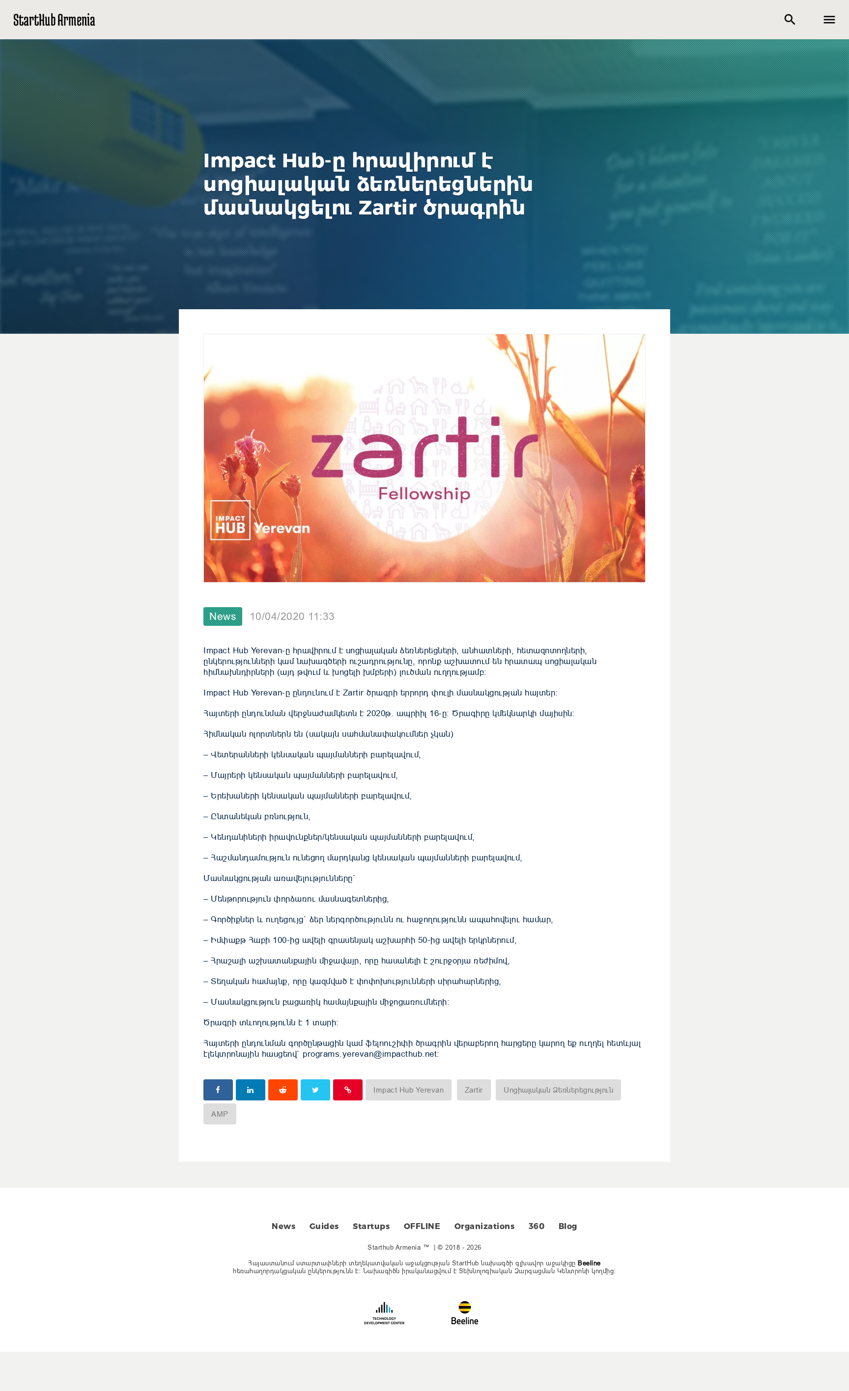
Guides (324, 1226)
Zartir (474, 1090)
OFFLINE (422, 1226)
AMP (219, 1114)
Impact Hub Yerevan (408, 1090)
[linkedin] (250, 1089)
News (222, 616)
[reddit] (283, 1089)
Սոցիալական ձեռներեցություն (558, 1090)
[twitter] (315, 1089)
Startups (371, 1226)
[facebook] (218, 1089)
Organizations (484, 1226)
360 (537, 1226)
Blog (568, 1226)
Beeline (589, 1263)
